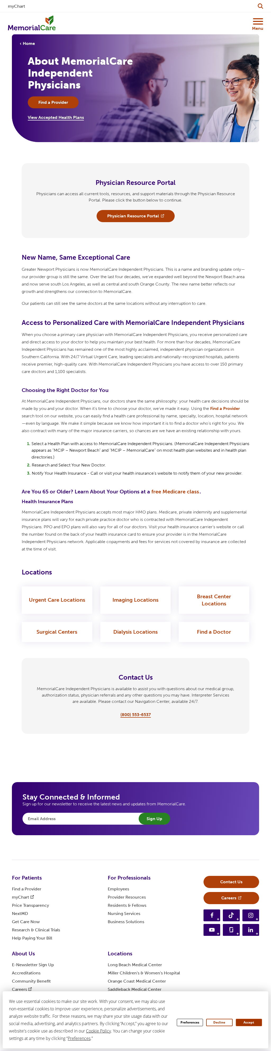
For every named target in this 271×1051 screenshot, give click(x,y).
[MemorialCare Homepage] (32, 23)
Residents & (127, 905)
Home (29, 43)
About (23, 953)
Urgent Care (57, 600)
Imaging (135, 600)
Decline (219, 1022)
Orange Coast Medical (137, 981)
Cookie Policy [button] (98, 1031)
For (27, 878)
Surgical (57, 632)
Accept (248, 1022)
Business (126, 921)
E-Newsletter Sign (33, 964)
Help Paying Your (32, 938)
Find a (225, 408)
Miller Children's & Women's (144, 972)
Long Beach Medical (135, 964)
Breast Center (214, 600)
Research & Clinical (36, 929)
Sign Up (154, 818)
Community (31, 981)
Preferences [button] (79, 1038)
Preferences (189, 1022)
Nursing (124, 913)
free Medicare (175, 491)
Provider (127, 897)
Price (30, 905)
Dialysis (135, 632)
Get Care (26, 921)
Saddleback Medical (134, 989)
